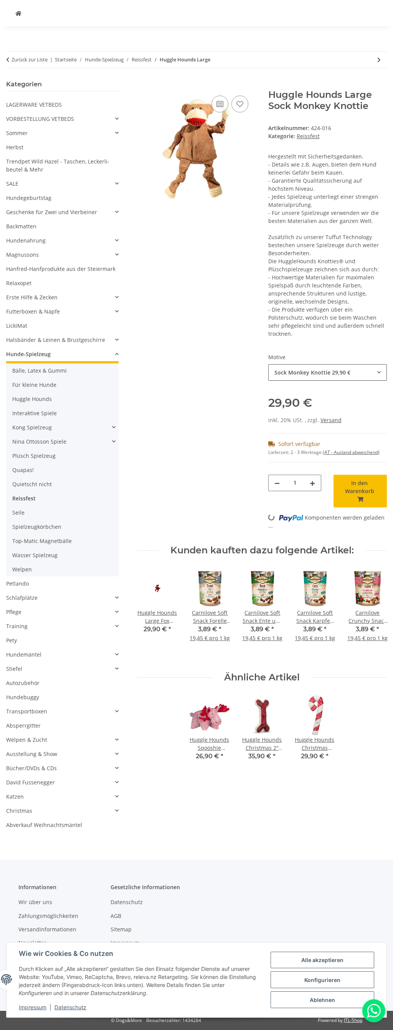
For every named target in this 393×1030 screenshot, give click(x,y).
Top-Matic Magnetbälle (42, 541)
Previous (150, 614)
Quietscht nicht (32, 484)
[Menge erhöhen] (312, 483)
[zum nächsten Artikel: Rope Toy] (379, 59)
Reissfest (308, 136)
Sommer (17, 133)
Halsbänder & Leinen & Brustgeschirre (55, 339)
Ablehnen (322, 1000)
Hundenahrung (26, 240)
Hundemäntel (23, 654)
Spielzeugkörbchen (36, 526)
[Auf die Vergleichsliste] (219, 104)
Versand (331, 420)
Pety (11, 640)
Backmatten (21, 226)
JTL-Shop (353, 1020)
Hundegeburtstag (28, 197)
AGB (116, 915)
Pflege (13, 612)
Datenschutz (70, 1007)
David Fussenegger (30, 782)
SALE (12, 183)
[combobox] (327, 372)
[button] (62, 119)
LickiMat (16, 325)
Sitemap (121, 929)
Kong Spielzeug (32, 427)
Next (374, 614)
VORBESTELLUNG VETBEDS (40, 118)
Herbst (14, 147)
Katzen (15, 796)
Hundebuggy (22, 697)
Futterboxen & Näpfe (33, 311)
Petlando (17, 583)
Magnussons (22, 254)
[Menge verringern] (277, 483)
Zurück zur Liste (30, 59)
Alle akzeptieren (322, 960)
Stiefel (14, 668)
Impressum (32, 1007)
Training (17, 626)
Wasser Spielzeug (35, 555)
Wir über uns (35, 902)
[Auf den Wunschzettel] (239, 104)
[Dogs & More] (18, 13)
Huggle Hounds (32, 399)
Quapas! (23, 470)
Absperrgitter (23, 725)
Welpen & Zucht (26, 739)
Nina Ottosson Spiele (39, 441)
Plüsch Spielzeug (34, 455)
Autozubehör (23, 683)
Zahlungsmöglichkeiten (48, 915)
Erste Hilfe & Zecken (32, 297)
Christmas (19, 810)
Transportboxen (26, 711)
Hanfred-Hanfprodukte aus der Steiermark (61, 268)
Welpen (22, 569)
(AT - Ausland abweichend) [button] (351, 452)
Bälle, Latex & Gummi (39, 370)
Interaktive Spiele (34, 413)
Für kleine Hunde (34, 384)
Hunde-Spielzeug (28, 354)
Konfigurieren (322, 980)
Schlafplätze (22, 597)
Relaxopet (18, 283)
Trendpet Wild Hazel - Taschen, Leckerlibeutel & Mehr (57, 165)
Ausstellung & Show (31, 754)
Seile (18, 512)
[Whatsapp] (373, 1010)
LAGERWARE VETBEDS (34, 104)
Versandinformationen (47, 929)
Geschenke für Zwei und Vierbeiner (51, 212)
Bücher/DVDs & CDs (31, 768)
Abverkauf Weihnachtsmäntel (44, 825)
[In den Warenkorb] (143, 85)
